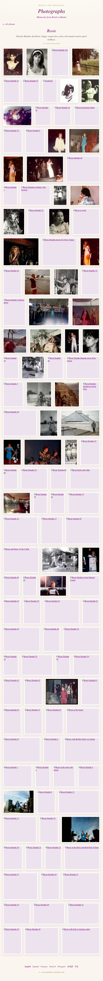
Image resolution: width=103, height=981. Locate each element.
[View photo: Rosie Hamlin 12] (79, 802)
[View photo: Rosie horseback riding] (87, 115)
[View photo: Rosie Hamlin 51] (91, 612)
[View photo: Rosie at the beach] (83, 721)
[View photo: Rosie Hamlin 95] (15, 341)
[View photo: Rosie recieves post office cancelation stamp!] (53, 586)
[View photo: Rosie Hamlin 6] (89, 776)
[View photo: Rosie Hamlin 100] (45, 341)
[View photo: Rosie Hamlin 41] (83, 913)
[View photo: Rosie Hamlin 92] (56, 141)
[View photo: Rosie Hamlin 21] (33, 857)
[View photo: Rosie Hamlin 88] (90, 90)
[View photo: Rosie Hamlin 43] (12, 612)
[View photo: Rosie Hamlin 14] (11, 665)
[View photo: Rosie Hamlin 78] (69, 90)
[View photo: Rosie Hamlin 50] (11, 586)
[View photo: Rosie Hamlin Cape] (85, 312)
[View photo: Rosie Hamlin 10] (57, 503)
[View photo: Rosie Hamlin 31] (81, 886)
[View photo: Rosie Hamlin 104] (90, 560)
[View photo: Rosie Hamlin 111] (19, 802)
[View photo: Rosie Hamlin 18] (49, 829)
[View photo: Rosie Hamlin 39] (29, 586)
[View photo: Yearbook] (50, 90)
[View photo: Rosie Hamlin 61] (12, 691)
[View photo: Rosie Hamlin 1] (10, 195)
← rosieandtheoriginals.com (51, 972)
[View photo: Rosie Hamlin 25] (34, 479)
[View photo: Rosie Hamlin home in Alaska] (33, 367)
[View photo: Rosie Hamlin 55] (37, 665)
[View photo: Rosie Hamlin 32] (90, 282)
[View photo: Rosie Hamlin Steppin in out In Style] (91, 394)
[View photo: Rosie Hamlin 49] (41, 941)
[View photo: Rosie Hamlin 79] (84, 141)
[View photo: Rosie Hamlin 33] (11, 90)
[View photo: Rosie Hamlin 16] (20, 530)
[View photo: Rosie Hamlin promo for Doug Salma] (59, 251)
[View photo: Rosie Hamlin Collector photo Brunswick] (13, 62)
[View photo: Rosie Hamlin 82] (61, 612)
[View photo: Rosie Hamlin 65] (54, 721)
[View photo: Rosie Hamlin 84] (14, 221)
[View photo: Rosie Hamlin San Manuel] (48, 312)
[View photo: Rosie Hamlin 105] (12, 452)
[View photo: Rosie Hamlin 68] (52, 639)
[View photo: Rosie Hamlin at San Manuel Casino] (84, 586)
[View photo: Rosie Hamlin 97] (85, 62)
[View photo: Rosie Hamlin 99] (17, 503)
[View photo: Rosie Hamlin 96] (67, 394)
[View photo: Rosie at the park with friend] (64, 776)
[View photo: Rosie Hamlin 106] (43, 452)
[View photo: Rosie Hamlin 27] (20, 886)
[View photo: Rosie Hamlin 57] (33, 721)
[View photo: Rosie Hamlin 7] (13, 394)
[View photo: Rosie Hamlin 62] (33, 691)
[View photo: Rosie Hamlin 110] (80, 829)
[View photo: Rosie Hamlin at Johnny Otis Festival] (35, 195)
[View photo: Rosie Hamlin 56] (63, 665)
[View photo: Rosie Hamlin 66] (55, 367)
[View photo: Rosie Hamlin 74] (13, 141)
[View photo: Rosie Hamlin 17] (51, 530)
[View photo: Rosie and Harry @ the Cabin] (21, 560)
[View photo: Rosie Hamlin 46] (83, 169)
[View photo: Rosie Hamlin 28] (82, 530)
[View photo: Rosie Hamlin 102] (72, 341)
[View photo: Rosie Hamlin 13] (20, 829)
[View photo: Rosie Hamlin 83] (84, 195)
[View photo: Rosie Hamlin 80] (45, 169)
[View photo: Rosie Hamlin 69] (58, 479)
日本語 (70, 966)
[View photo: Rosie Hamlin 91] (21, 251)
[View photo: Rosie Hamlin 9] (35, 141)
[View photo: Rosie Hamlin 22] (53, 857)
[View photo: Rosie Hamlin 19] (90, 452)
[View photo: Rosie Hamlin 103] (91, 341)
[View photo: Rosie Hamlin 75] (40, 503)
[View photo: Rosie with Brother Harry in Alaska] (82, 750)
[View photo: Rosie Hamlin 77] (90, 251)
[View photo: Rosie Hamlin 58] (20, 423)
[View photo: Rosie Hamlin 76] (17, 115)
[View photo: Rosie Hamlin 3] (18, 776)
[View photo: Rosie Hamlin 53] (36, 221)
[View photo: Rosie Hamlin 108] (60, 195)
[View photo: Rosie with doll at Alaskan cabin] (80, 941)
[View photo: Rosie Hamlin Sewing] (66, 282)
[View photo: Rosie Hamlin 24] (12, 282)
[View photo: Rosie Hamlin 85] (59, 221)
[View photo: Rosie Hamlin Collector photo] (14, 312)
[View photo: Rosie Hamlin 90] (13, 169)
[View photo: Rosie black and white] (84, 479)
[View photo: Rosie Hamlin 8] (46, 802)
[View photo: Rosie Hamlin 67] (22, 750)
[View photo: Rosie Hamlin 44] (63, 115)
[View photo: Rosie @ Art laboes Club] (62, 691)
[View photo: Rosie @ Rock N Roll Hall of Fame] (80, 423)
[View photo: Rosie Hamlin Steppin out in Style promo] (83, 367)
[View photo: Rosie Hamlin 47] (31, 90)
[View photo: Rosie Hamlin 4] (43, 776)
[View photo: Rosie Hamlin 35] (17, 913)
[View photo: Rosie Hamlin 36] (42, 115)
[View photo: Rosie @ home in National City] (48, 423)
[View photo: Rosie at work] (86, 221)
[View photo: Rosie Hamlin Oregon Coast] (37, 282)
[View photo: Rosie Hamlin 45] (32, 612)
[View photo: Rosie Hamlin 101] (60, 62)
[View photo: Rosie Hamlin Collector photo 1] (37, 62)
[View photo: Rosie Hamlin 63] (90, 691)
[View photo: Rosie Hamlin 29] (50, 886)
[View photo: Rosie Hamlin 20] (13, 857)
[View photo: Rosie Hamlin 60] (10, 479)
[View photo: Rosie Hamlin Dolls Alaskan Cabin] (60, 560)
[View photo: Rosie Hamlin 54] (81, 639)
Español (36, 966)
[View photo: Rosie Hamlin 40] (49, 913)
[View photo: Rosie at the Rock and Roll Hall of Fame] (82, 857)
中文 (76, 966)
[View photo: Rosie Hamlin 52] (22, 639)
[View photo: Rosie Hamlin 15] (83, 503)
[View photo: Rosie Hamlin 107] (71, 452)
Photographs (51, 10)
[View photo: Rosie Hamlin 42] (12, 941)
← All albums (9, 24)
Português (61, 966)
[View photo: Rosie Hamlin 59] (86, 665)
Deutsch (52, 966)
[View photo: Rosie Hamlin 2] (52, 750)
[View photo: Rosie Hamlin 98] (39, 394)
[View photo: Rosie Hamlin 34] (11, 367)
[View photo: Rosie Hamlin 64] (12, 721)
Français (44, 966)
